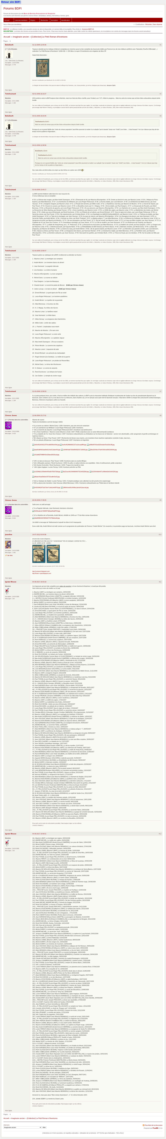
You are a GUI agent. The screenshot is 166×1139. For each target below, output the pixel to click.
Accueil (6, 20)
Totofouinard (10, 94)
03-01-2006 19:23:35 (39, 116)
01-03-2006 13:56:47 (39, 250)
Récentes (148, 24)
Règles (32, 20)
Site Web (10, 555)
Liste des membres (21, 20)
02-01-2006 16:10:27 (39, 94)
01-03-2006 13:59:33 (39, 391)
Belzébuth (9, 45)
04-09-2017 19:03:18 (39, 582)
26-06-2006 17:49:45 (39, 500)
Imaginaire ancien (21, 37)
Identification (65, 20)
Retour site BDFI (10, 2)
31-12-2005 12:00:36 (39, 45)
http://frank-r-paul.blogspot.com (41, 573)
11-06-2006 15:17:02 (39, 415)
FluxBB (155, 1128)
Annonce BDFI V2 (88, 29)
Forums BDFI (13, 8)
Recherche (44, 20)
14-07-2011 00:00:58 (39, 534)
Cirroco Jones (11, 415)
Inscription (54, 20)
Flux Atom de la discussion (153, 1125)
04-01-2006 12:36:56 (39, 145)
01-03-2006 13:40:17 (39, 189)
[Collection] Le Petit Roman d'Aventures (49, 37)
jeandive (8, 534)
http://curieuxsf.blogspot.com (40, 571)
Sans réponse (157, 24)
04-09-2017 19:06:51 (39, 834)
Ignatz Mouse (10, 582)
